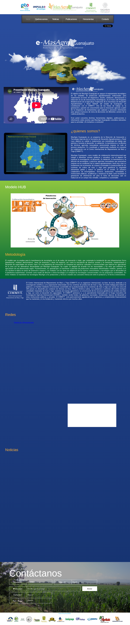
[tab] (28, 144)
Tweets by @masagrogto (24, 322)
